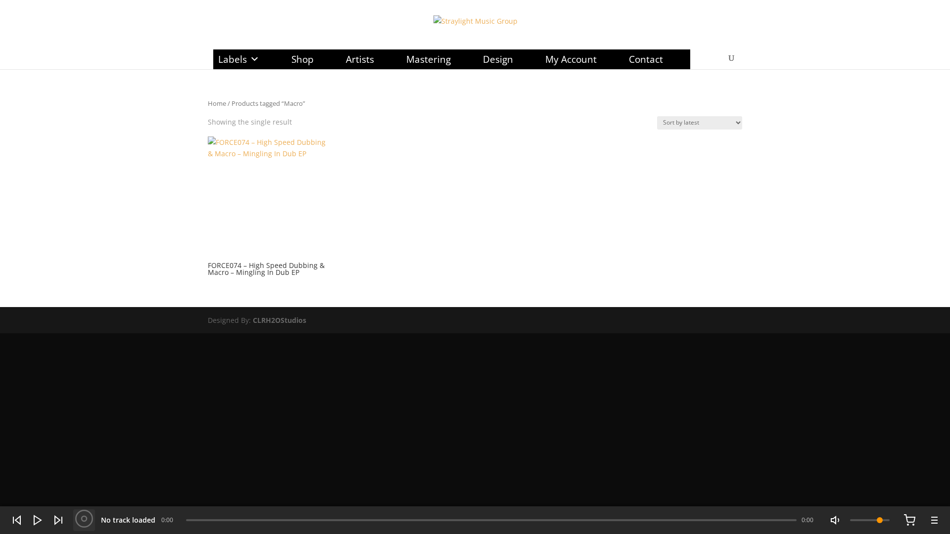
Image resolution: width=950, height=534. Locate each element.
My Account (571, 59)
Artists (360, 59)
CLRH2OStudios (279, 320)
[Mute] (836, 520)
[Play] (38, 520)
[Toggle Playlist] (933, 520)
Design (498, 59)
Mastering (428, 59)
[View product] (84, 520)
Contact (646, 59)
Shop (302, 59)
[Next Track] (58, 520)
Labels (232, 59)
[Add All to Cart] (909, 520)
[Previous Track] (17, 520)
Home (217, 103)
